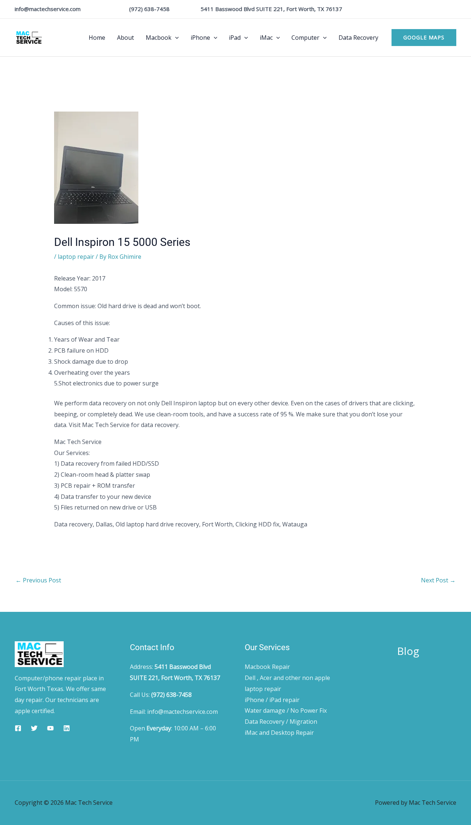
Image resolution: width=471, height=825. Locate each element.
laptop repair (76, 257)
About (125, 38)
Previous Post (38, 580)
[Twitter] (34, 728)
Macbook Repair (267, 667)
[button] (175, 38)
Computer (305, 38)
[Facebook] (18, 728)
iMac (266, 38)
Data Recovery (358, 38)
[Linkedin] (66, 728)
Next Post (438, 580)
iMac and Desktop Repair (279, 733)
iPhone (200, 38)
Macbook (158, 38)
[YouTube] (50, 728)
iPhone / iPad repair (272, 700)
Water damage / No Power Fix (286, 710)
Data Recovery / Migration (281, 722)
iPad (235, 38)
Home (97, 38)
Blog (408, 651)
